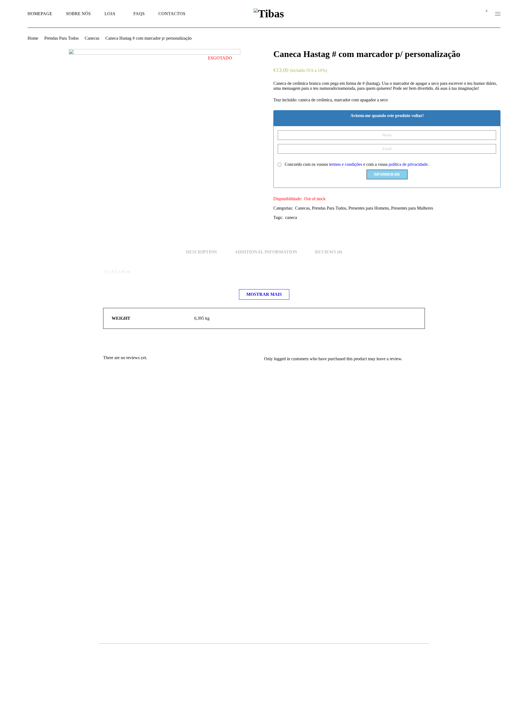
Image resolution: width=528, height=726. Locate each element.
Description (201, 252)
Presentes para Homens (368, 208)
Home (33, 38)
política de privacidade (408, 164)
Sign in (472, 13)
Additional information (266, 252)
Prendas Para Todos (61, 38)
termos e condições (345, 164)
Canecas (92, 38)
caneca (291, 217)
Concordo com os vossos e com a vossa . (356, 164)
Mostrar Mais (264, 294)
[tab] (201, 252)
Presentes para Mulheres (412, 208)
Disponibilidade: (287, 198)
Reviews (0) (328, 252)
